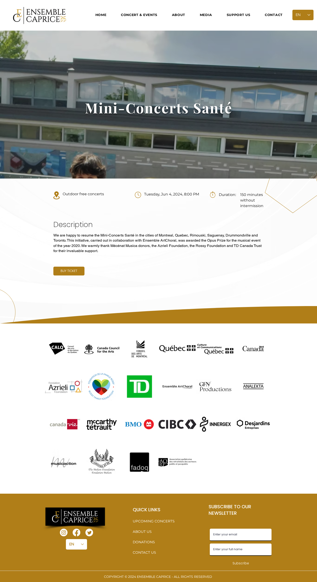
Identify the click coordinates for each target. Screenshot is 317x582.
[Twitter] (89, 532)
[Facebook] (76, 532)
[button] (139, 15)
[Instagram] (64, 532)
